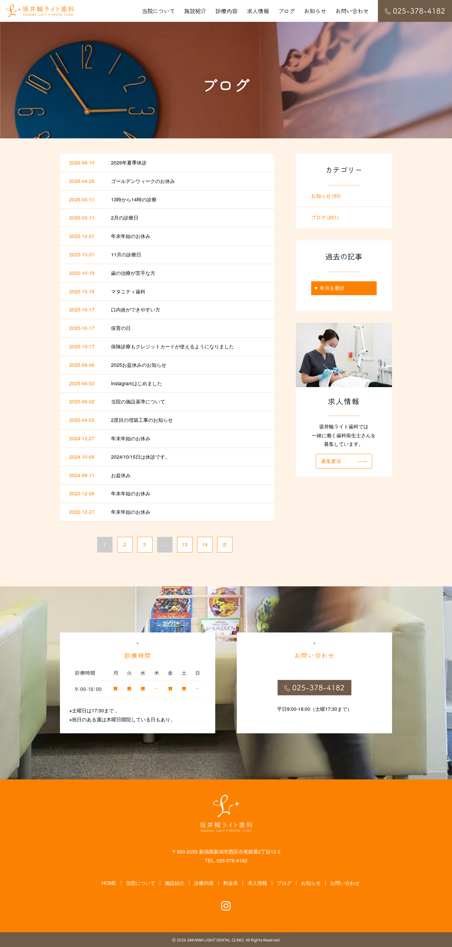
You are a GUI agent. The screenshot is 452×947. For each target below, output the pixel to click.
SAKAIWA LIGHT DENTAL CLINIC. (216, 940)
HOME (108, 882)
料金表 (230, 882)
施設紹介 (195, 11)
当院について (158, 11)
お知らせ (315, 11)
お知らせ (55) (326, 195)
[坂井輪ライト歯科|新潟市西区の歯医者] (40, 11)
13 (185, 544)
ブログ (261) (325, 217)
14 (205, 544)
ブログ (286, 11)
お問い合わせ (352, 11)
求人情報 (258, 11)
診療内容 (227, 11)
